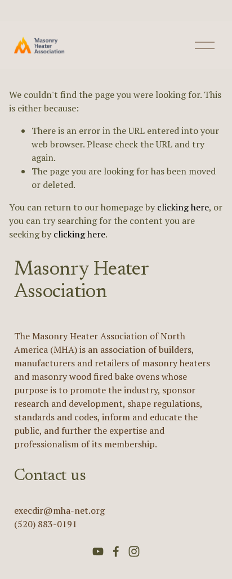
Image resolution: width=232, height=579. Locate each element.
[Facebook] (116, 551)
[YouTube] (98, 551)
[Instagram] (134, 551)
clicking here (183, 207)
